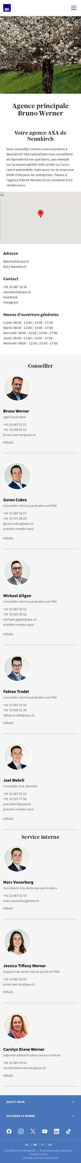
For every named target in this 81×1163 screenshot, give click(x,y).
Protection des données (56, 1150)
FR (35, 1145)
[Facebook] (9, 1131)
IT (42, 1145)
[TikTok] (68, 1131)
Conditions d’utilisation (20, 1150)
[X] (33, 1131)
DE (27, 1145)
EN (50, 1145)
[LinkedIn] (57, 1131)
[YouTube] (45, 1131)
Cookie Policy (39, 1154)
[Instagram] (21, 1131)
